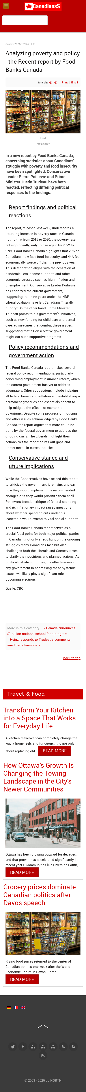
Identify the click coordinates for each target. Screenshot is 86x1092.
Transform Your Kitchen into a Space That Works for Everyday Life (39, 717)
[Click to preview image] (43, 111)
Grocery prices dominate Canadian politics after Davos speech (39, 894)
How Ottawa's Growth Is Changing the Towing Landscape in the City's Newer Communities (38, 777)
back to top (71, 658)
